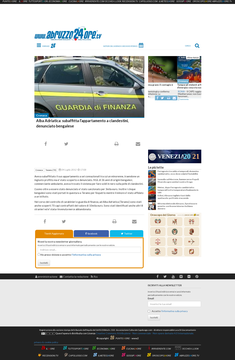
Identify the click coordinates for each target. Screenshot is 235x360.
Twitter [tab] (128, 233)
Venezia (170, 156)
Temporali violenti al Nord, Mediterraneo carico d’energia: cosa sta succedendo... (174, 86)
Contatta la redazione (75, 276)
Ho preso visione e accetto (70, 254)
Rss (95, 276)
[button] (157, 276)
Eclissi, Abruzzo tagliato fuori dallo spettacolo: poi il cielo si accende (174, 196)
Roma (152, 91)
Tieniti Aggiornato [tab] (54, 233)
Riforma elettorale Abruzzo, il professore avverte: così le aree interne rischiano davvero (177, 206)
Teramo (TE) (50, 170)
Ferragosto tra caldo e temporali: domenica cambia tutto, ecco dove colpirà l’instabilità (178, 172)
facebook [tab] (92, 233)
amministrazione (47, 276)
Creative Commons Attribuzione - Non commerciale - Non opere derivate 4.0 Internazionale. (144, 333)
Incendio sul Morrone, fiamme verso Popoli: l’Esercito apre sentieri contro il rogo (178, 180)
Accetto (169, 311)
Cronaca (41, 115)
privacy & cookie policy (46, 342)
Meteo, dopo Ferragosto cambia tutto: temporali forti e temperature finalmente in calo (178, 190)
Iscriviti (44, 262)
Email (151, 298)
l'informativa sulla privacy (86, 254)
